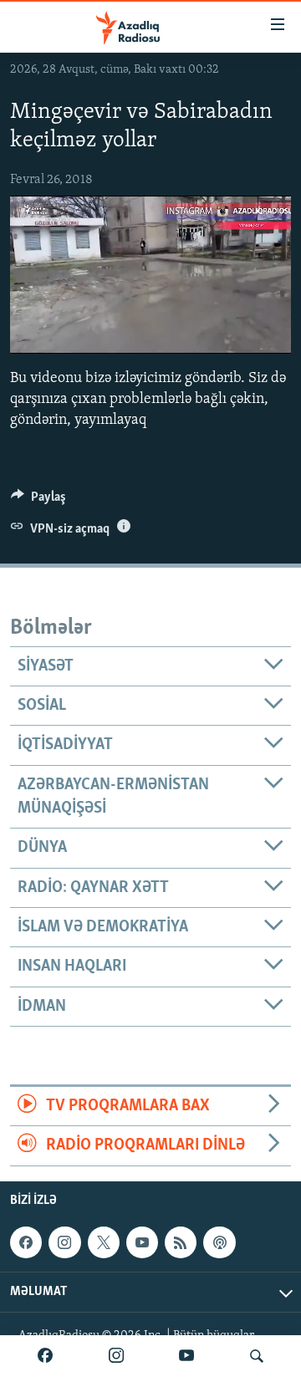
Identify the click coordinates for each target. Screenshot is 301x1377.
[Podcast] (219, 1242)
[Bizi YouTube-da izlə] (186, 1356)
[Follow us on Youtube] (142, 1242)
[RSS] (180, 1242)
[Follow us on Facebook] (26, 1242)
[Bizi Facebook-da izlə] (45, 1356)
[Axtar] (257, 1356)
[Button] (38, 501)
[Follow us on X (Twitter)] (104, 1242)
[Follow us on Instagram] (64, 1242)
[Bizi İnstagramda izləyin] (116, 1356)
